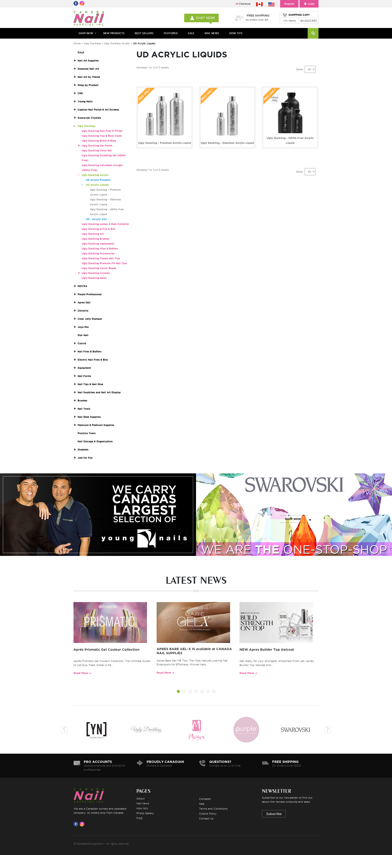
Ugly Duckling (92, 43)
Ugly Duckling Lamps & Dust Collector (105, 224)
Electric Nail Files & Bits (93, 359)
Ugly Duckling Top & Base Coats (102, 135)
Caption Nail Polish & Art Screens (98, 109)
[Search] (313, 33)
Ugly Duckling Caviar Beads (99, 268)
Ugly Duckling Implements (98, 243)
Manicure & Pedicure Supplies (96, 425)
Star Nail (83, 335)
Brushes (82, 400)
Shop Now (86, 33)
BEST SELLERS (144, 33)
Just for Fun (85, 457)
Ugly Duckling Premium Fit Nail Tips (104, 263)
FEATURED (171, 33)
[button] (178, 692)
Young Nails (85, 101)
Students (83, 449)
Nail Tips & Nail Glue (90, 384)
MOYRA (82, 286)
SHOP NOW (97, 519)
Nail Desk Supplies (89, 417)
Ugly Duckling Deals (94, 278)
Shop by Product (88, 85)
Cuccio (82, 343)
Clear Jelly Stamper (90, 318)
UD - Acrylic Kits (96, 219)
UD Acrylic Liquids (97, 184)
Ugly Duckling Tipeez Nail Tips (101, 258)
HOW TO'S (236, 33)
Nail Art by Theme (89, 77)
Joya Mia (83, 327)
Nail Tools (84, 408)
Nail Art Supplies (88, 60)
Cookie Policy (208, 813)
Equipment (84, 368)
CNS (80, 93)
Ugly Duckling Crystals (96, 273)
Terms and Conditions (213, 808)
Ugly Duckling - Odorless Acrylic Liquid (227, 142)
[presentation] (64, 729)
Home (77, 43)
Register (289, 3)
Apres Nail (84, 302)
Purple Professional (90, 294)
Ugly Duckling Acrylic (117, 43)
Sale (201, 803)
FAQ (139, 818)
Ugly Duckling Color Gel (97, 150)
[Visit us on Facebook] (77, 823)
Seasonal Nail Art (88, 68)
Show (299, 69)
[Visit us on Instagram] (83, 823)
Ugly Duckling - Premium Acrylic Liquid (164, 142)
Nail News (142, 803)
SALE (191, 33)
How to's (142, 808)
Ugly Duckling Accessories (98, 253)
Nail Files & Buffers (89, 351)
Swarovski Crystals (89, 117)
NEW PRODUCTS (114, 33)
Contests (204, 798)
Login (311, 3)
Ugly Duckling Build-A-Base (99, 140)
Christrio (83, 310)
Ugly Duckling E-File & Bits (98, 229)
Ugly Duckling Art (93, 233)
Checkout (245, 3)
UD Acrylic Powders (98, 180)
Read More (81, 673)
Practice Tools (87, 433)
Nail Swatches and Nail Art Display (99, 392)
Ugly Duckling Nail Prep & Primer (102, 131)
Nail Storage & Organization (95, 441)
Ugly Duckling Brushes (95, 238)
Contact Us (206, 818)
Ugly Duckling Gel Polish (97, 145)
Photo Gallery (145, 813)
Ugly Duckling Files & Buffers (100, 248)
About (140, 798)
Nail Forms (84, 376)
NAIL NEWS (212, 33)
